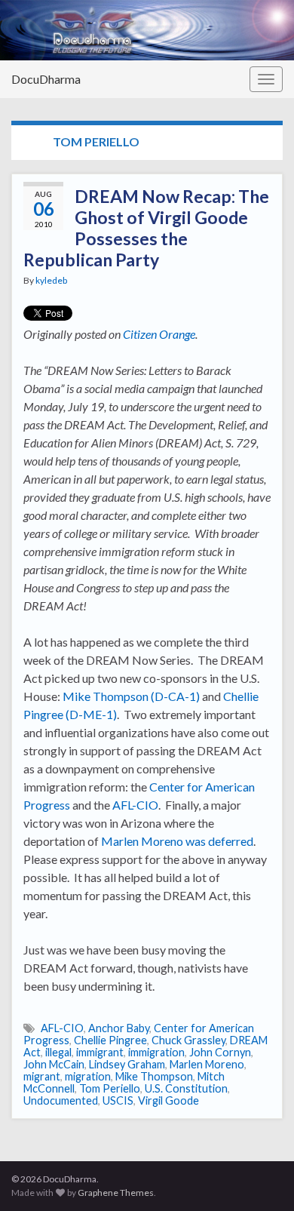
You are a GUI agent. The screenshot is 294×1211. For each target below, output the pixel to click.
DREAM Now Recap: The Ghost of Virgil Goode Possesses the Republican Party (146, 228)
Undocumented (60, 1100)
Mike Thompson (154, 1076)
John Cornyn (220, 1052)
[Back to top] (260, 1177)
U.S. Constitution (186, 1088)
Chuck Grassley (188, 1040)
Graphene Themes (116, 1192)
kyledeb (51, 280)
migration (88, 1076)
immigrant (100, 1052)
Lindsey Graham (127, 1064)
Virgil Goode (168, 1100)
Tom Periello (109, 1088)
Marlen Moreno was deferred (177, 841)
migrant (41, 1076)
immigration (156, 1052)
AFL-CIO (135, 805)
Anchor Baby (118, 1028)
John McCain (53, 1064)
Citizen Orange (159, 334)
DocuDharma (46, 79)
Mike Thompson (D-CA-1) (131, 696)
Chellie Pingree (110, 1040)
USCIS (118, 1100)
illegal (58, 1052)
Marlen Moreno (207, 1064)
